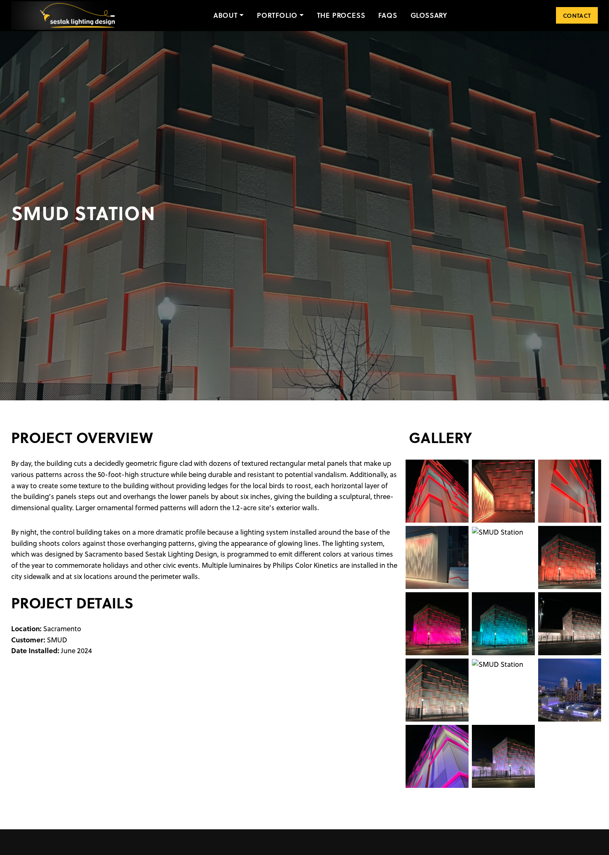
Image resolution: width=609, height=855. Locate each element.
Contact (577, 15)
